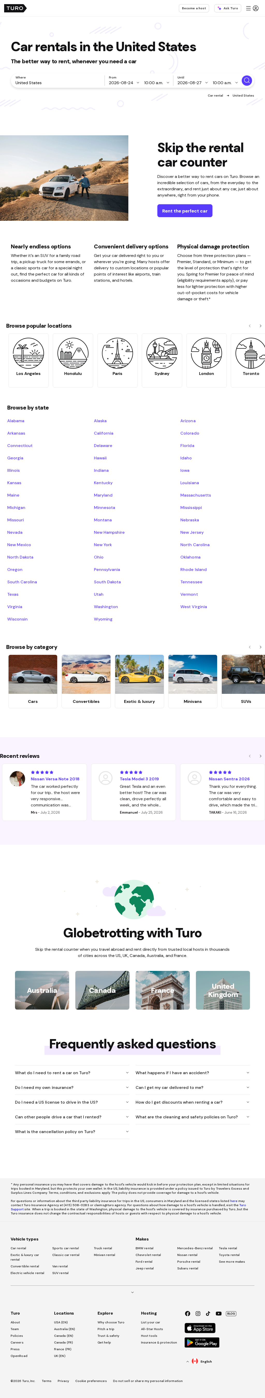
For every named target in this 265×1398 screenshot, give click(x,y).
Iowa (184, 470)
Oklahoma (190, 557)
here (234, 1201)
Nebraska (189, 519)
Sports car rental (65, 1248)
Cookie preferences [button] (91, 1381)
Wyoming (103, 619)
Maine (13, 495)
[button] (252, 8)
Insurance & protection (159, 1342)
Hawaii (100, 457)
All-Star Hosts (152, 1329)
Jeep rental (145, 1268)
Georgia (15, 457)
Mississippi (191, 507)
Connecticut (20, 445)
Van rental (60, 1266)
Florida (187, 445)
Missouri (15, 519)
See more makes (232, 1261)
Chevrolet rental (148, 1255)
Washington (106, 606)
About (15, 1322)
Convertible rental (25, 1266)
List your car (150, 1322)
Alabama (15, 420)
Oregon (15, 569)
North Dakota (20, 557)
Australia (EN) (64, 1329)
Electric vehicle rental (27, 1273)
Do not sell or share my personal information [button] (148, 1381)
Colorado (189, 433)
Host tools (149, 1336)
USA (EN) (61, 1322)
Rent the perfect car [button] (185, 211)
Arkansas (16, 433)
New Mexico (19, 544)
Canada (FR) (63, 1342)
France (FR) (62, 1349)
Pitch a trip (106, 1329)
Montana (103, 519)
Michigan (16, 507)
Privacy (63, 1381)
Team (15, 1329)
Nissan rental (187, 1255)
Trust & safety (108, 1336)
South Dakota (107, 581)
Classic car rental (65, 1255)
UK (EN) (59, 1356)
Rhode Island (193, 569)
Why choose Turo (111, 1322)
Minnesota (104, 507)
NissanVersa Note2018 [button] (55, 778)
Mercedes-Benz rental (195, 1248)
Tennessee (191, 581)
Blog (231, 1313)
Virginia (14, 606)
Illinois (13, 470)
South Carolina (22, 581)
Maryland (103, 495)
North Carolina (194, 544)
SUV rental (60, 1273)
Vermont (189, 594)
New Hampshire (109, 532)
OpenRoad (19, 1356)
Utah (99, 594)
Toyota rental (229, 1255)
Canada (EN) (63, 1336)
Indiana (101, 470)
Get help (104, 1342)
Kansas (14, 482)
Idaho (186, 457)
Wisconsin (17, 619)
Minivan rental (104, 1255)
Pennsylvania (107, 569)
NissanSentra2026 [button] (229, 778)
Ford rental (144, 1261)
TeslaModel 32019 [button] (139, 778)
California (103, 433)
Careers (17, 1342)
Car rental (216, 95)
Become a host (194, 8)
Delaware (103, 445)
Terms (47, 1381)
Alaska (100, 420)
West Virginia (193, 606)
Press (15, 1349)
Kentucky (103, 482)
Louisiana (189, 482)
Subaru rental (187, 1268)
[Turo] (15, 8)
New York (103, 544)
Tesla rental (228, 1248)
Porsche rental (188, 1261)
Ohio (99, 557)
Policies (17, 1336)
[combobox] (59, 83)
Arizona (187, 420)
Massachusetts (195, 495)
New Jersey (191, 532)
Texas (12, 594)
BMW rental (144, 1248)
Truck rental (103, 1248)
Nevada (15, 532)
